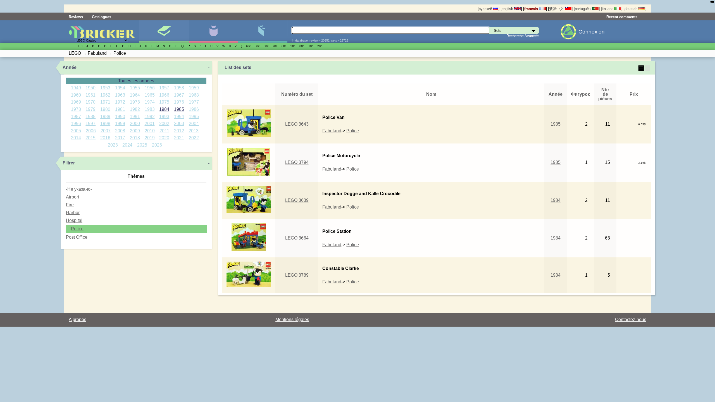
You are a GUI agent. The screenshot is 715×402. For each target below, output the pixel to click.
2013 (194, 130)
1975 (164, 102)
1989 (105, 116)
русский (486, 9)
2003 (179, 123)
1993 (164, 116)
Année (70, 67)
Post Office (76, 237)
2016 (105, 137)
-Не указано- (79, 189)
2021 (179, 137)
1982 (135, 109)
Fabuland (331, 130)
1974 (150, 102)
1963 (120, 95)
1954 (120, 87)
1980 (105, 109)
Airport (72, 197)
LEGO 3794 (297, 162)
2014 (76, 137)
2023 (113, 145)
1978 (76, 109)
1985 (179, 109)
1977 (194, 102)
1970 (90, 102)
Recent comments (621, 17)
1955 (135, 87)
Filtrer (69, 163)
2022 (194, 137)
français (531, 9)
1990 (120, 116)
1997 (90, 123)
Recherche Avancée (522, 36)
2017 (120, 137)
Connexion (591, 32)
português (583, 9)
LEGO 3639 (297, 200)
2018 (135, 137)
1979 (90, 109)
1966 (164, 95)
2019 (150, 137)
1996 (76, 123)
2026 (157, 145)
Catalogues (101, 17)
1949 (76, 87)
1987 (76, 116)
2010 (150, 130)
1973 (135, 102)
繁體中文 (557, 9)
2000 (135, 123)
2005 (76, 130)
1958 (179, 87)
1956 (150, 87)
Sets (163, 31)
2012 (179, 130)
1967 (179, 95)
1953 (105, 87)
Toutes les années (136, 80)
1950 (90, 87)
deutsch (631, 9)
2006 (91, 130)
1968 (194, 95)
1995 (194, 116)
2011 (164, 130)
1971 (105, 102)
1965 (150, 95)
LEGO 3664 (297, 238)
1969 (76, 102)
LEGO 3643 (297, 124)
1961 (90, 95)
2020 (164, 137)
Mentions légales (292, 319)
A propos (77, 319)
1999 (120, 123)
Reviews (76, 17)
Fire (70, 204)
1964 (135, 95)
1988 (90, 116)
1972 (120, 102)
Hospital (74, 220)
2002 (164, 123)
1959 (194, 87)
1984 (164, 109)
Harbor (73, 212)
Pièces (262, 31)
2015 (90, 137)
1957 (164, 87)
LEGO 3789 (297, 275)
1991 (135, 116)
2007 (106, 130)
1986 (194, 109)
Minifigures (213, 31)
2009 (135, 130)
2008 (120, 130)
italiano (608, 9)
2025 (142, 145)
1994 (179, 116)
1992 (150, 116)
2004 (194, 123)
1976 (179, 102)
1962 (105, 95)
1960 (76, 95)
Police (77, 228)
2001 (150, 123)
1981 (120, 109)
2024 (127, 145)
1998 (105, 123)
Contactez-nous (630, 319)
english (508, 9)
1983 (150, 109)
